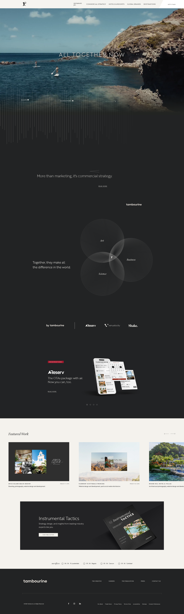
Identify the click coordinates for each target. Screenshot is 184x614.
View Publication (48, 534)
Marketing (66, 98)
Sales (24, 96)
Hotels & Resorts (116, 4)
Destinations (150, 4)
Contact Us (156, 581)
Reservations (149, 99)
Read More (102, 186)
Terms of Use (127, 604)
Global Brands (134, 4)
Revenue (110, 98)
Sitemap (144, 604)
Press (143, 581)
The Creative (96, 581)
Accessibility (136, 604)
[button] (87, 404)
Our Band (100, 604)
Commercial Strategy (96, 4)
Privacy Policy (118, 604)
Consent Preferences (154, 604)
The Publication (128, 581)
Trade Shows (108, 604)
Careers (112, 581)
